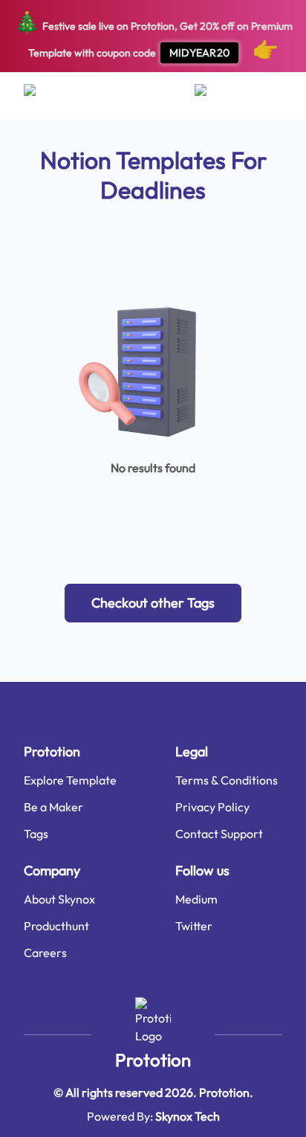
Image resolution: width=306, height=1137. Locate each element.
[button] (153, 603)
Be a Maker (53, 806)
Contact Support (219, 833)
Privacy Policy (212, 806)
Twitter (193, 925)
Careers (45, 952)
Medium (196, 899)
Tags (36, 833)
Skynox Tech (187, 1116)
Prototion (153, 1060)
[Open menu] (44, 96)
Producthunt (56, 925)
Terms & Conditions (226, 780)
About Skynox (59, 899)
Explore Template (70, 780)
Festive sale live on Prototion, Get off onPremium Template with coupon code (153, 35)
